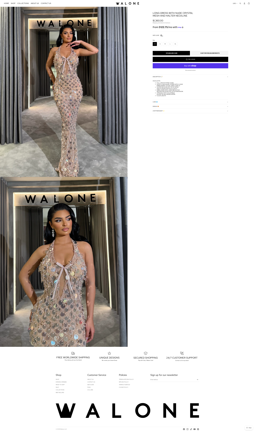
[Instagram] (187, 429)
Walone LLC (63, 429)
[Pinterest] (198, 429)
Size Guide (90, 384)
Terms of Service (124, 384)
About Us (90, 379)
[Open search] (240, 3)
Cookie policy (123, 387)
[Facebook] (184, 429)
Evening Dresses (61, 382)
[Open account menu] (244, 3)
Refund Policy (124, 382)
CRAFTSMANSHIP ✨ (158, 111)
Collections (60, 390)
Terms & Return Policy (126, 379)
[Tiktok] (191, 429)
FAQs (88, 387)
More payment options (190, 70)
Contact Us (91, 382)
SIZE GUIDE (156, 35)
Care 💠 (155, 102)
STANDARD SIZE (172, 53)
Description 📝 (157, 77)
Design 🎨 (156, 106)
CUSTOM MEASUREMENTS (210, 53)
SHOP (57, 379)
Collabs (90, 390)
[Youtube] (194, 429)
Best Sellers (60, 392)
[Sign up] (197, 379)
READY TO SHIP (60, 384)
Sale (57, 387)
